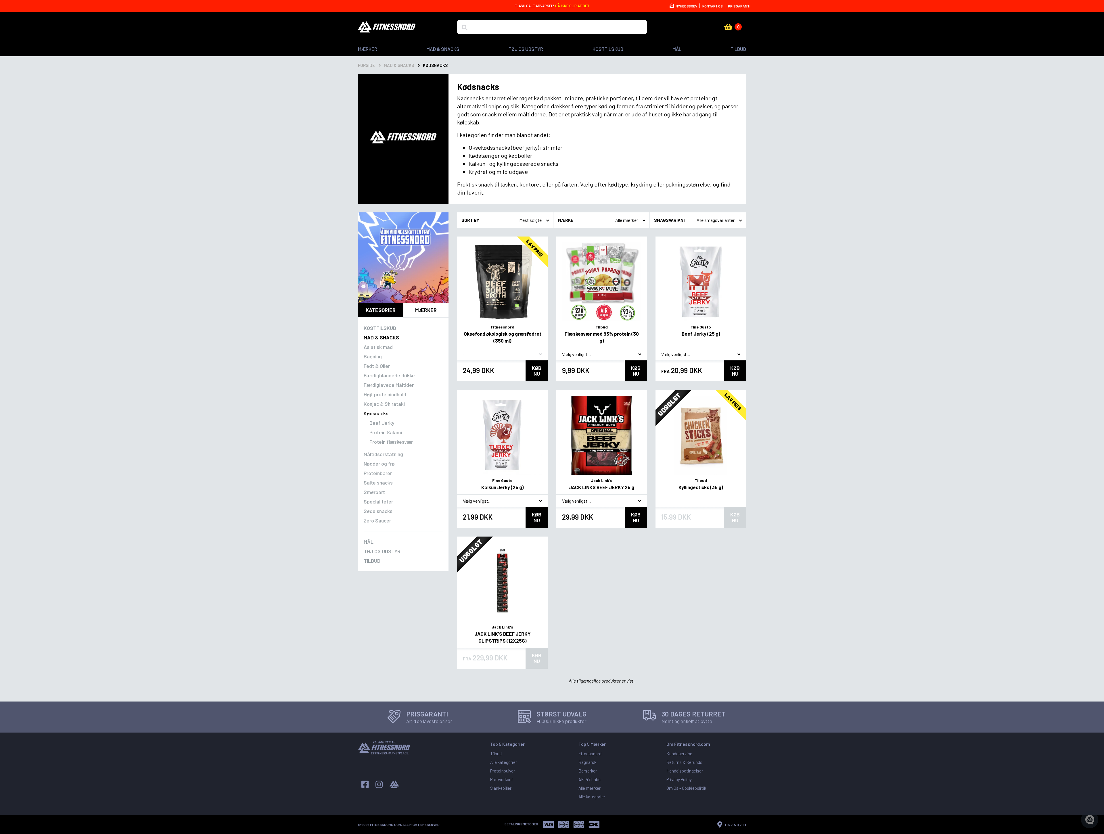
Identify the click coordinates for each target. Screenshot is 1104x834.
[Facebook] (365, 784)
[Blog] (394, 784)
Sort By (470, 220)
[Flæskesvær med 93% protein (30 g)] (601, 281)
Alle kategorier (503, 762)
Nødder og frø (379, 463)
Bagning (373, 356)
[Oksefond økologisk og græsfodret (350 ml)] (502, 281)
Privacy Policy (679, 779)
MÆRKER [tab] (426, 310)
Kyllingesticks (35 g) (700, 487)
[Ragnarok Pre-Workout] (403, 257)
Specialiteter (378, 501)
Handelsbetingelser (684, 770)
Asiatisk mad (378, 347)
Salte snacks (378, 482)
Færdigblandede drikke (389, 375)
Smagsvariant (670, 220)
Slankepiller (500, 788)
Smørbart (374, 492)
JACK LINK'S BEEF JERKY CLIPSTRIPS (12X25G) (502, 637)
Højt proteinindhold (385, 394)
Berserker (587, 770)
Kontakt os (712, 6)
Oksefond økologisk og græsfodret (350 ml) (502, 337)
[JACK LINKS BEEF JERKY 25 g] (601, 435)
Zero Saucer (377, 520)
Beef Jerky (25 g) (701, 334)
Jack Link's (601, 480)
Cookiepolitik (694, 788)
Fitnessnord (502, 326)
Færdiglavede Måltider (389, 385)
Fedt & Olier (377, 366)
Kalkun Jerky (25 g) (502, 487)
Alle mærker (589, 788)
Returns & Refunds (684, 762)
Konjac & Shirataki (384, 404)
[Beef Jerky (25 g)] (700, 281)
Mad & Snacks (442, 49)
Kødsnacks (376, 413)
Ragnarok (587, 762)
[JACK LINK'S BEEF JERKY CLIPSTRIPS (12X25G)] (502, 581)
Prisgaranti (739, 6)
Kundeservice (679, 753)
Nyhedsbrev (686, 6)
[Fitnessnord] (386, 26)
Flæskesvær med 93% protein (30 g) (602, 337)
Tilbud (738, 49)
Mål (676, 49)
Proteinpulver (502, 770)
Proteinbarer (378, 473)
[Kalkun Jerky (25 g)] (502, 435)
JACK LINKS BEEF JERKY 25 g (601, 487)
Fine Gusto (701, 326)
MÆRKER (367, 49)
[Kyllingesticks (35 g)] (700, 435)
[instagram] (379, 784)
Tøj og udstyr (526, 49)
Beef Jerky (381, 423)
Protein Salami (385, 432)
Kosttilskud (608, 49)
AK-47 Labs (589, 779)
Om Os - (674, 788)
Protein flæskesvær (391, 442)
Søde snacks (378, 511)
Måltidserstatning (383, 454)
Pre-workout (501, 779)
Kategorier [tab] (381, 310)
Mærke (565, 220)
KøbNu (536, 371)
